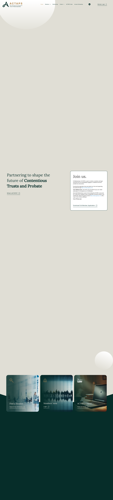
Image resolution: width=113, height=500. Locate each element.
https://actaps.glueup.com (87, 187)
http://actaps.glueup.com (96, 195)
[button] (13, 193)
